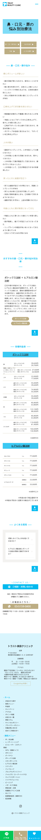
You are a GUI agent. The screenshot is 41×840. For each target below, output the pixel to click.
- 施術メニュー (8, 704)
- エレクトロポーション (11, 777)
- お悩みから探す (9, 701)
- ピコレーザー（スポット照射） (12, 746)
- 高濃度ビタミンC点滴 (11, 790)
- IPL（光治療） (9, 739)
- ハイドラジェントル (11, 780)
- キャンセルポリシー (11, 722)
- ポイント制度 (8, 714)
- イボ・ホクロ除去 (10, 785)
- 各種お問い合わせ (10, 728)
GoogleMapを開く (20, 683)
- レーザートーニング (11, 742)
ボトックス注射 (20, 318)
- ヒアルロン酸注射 (10, 763)
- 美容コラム (8, 720)
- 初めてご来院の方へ (11, 730)
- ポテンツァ (8, 753)
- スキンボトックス (10, 761)
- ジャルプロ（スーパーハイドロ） (15, 774)
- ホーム (6, 697)
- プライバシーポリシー (11, 725)
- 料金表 (6, 706)
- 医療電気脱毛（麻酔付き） (13, 796)
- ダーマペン (8, 755)
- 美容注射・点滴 (9, 788)
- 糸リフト (7, 793)
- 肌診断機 (7, 798)
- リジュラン (8, 766)
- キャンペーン (8, 709)
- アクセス (7, 712)
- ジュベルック (8, 769)
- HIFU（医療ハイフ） (11, 750)
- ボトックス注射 (9, 758)
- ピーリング (8, 782)
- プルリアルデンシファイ (12, 771)
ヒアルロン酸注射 (20, 323)
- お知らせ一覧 (8, 717)
